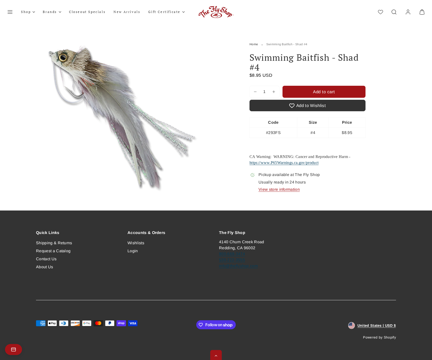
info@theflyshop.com (238, 266)
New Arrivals (127, 12)
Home (254, 44)
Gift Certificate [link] (164, 12)
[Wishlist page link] (380, 12)
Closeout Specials (87, 12)
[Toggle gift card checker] (13, 349)
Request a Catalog (53, 251)
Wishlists (136, 243)
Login (133, 251)
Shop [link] (26, 12)
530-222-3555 (232, 260)
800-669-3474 (232, 254)
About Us (44, 267)
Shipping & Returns (54, 243)
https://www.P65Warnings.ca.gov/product (284, 162)
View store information (279, 189)
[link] (408, 12)
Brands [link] (50, 12)
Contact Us (46, 259)
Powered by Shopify (379, 337)
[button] (10, 12)
